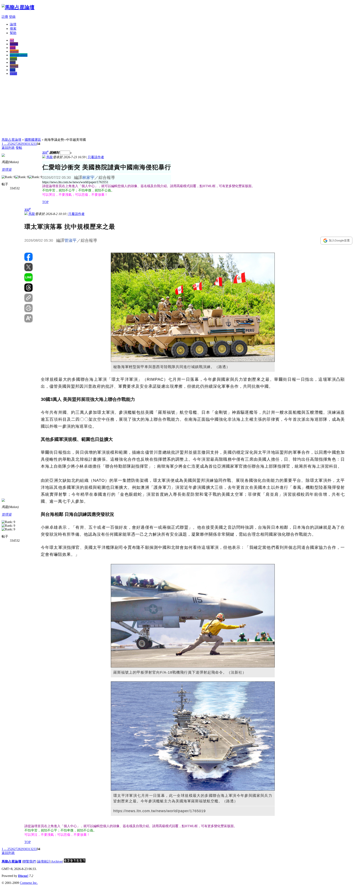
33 (35, 144)
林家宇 (88, 177)
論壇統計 (43, 861)
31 (28, 144)
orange (14, 51)
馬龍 (49, 157)
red (12, 40)
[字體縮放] (28, 318)
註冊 (5, 16)
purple (14, 44)
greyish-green (18, 55)
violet (13, 73)
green (13, 58)
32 (32, 144)
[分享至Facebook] (28, 257)
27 (15, 144)
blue (12, 70)
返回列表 (8, 147)
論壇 (13, 24)
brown (14, 66)
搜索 (13, 28)
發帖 (19, 147)
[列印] (28, 308)
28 (18, 144)
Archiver (56, 861)
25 (9, 144)
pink (13, 47)
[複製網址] (28, 298)
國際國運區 (33, 139)
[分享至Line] (28, 277)
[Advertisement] (177, 107)
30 (25, 144)
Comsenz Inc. (29, 883)
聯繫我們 (29, 861)
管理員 (6, 169)
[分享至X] (28, 267)
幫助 (13, 33)
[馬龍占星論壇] (18, 7)
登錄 (12, 16)
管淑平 (70, 240)
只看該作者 (96, 157)
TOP (45, 202)
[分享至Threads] (28, 287)
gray (13, 62)
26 (12, 144)
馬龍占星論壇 (11, 139)
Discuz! (23, 876)
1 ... (4, 144)
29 (22, 144)
